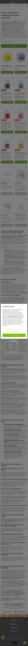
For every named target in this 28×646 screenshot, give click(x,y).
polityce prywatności (12, 316)
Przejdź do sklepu (14, 335)
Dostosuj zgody (14, 331)
